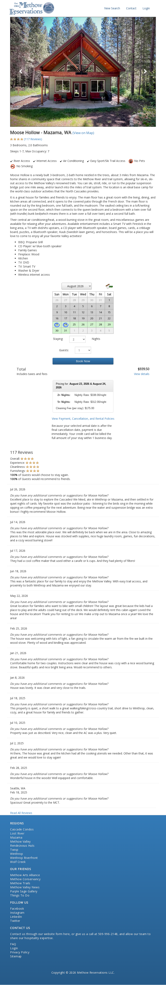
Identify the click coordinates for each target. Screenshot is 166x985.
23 (56, 324)
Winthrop (16, 854)
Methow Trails (20, 883)
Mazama (16, 837)
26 (83, 324)
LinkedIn (16, 917)
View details (141, 374)
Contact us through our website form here (40, 934)
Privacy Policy (19, 952)
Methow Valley (20, 841)
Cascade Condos (22, 829)
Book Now (83, 361)
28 (100, 324)
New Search (112, 8)
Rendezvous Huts (22, 845)
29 (109, 324)
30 (56, 330)
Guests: (64, 350)
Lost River (17, 833)
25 (74, 324)
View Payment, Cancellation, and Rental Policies (83, 418)
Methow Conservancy (25, 879)
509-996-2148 (108, 934)
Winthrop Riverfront (24, 858)
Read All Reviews (21, 813)
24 (65, 324)
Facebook (17, 908)
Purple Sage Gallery (23, 891)
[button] (21, 72)
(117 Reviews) (33, 139)
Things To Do (19, 895)
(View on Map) (83, 133)
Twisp (14, 850)
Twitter (15, 921)
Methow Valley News (24, 887)
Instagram (17, 913)
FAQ (13, 944)
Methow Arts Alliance (25, 875)
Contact (131, 8)
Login (146, 8)
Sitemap (16, 956)
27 (91, 324)
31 (65, 330)
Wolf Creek (18, 862)
